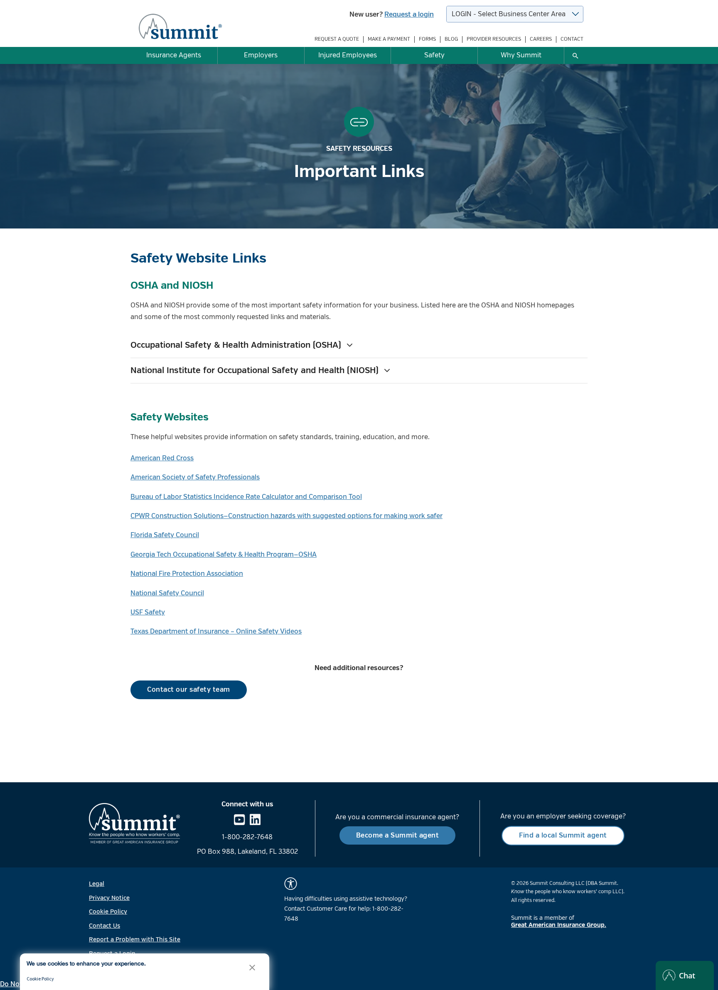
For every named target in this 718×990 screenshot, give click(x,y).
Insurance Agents (173, 55)
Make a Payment (389, 39)
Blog (451, 39)
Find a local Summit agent (563, 835)
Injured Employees (347, 55)
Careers (541, 39)
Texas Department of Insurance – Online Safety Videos (216, 631)
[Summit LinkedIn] (255, 820)
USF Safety (147, 612)
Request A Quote (337, 39)
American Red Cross (162, 458)
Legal (96, 883)
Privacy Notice (109, 898)
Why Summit (521, 55)
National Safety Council (167, 593)
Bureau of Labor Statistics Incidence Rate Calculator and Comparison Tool (246, 497)
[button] (359, 345)
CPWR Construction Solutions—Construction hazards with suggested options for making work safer (286, 516)
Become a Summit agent (397, 835)
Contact (572, 39)
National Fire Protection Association (186, 574)
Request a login (409, 14)
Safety (434, 55)
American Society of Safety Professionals (195, 477)
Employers (261, 55)
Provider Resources (494, 39)
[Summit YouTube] (239, 820)
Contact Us (104, 925)
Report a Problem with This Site (134, 939)
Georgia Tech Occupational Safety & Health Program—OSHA (223, 554)
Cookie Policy (108, 911)
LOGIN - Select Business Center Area (509, 14)
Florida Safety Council (164, 535)
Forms (427, 39)
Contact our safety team (188, 689)
